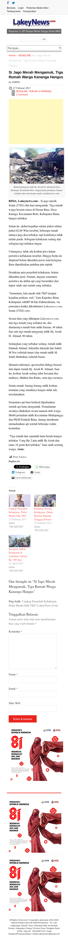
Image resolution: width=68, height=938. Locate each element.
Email (13, 688)
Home (12, 55)
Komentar (15, 631)
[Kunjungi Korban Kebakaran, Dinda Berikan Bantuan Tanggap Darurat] (45, 500)
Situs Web (14, 703)
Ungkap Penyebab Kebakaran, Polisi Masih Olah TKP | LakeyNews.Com (33, 603)
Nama (13, 674)
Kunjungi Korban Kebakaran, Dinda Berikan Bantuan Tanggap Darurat (43, 514)
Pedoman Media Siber (37, 8)
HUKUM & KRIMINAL (40, 91)
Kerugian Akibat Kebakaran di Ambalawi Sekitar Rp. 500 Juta (18, 554)
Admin (16, 82)
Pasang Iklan (29, 11)
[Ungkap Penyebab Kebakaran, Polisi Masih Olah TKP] (19, 500)
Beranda (11, 8)
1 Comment (22, 94)
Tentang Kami (13, 11)
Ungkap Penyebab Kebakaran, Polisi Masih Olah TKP (18, 512)
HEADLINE (24, 55)
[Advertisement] (36, 121)
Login (21, 8)
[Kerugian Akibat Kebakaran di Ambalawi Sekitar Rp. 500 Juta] (19, 541)
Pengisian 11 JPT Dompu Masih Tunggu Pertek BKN (34, 31)
